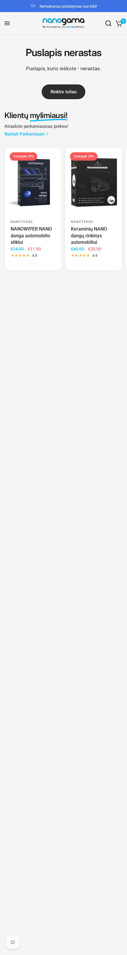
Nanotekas (22, 222)
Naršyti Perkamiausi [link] (24, 134)
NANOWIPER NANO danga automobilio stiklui (31, 235)
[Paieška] (108, 23)
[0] (118, 23)
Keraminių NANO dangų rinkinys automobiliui (89, 235)
